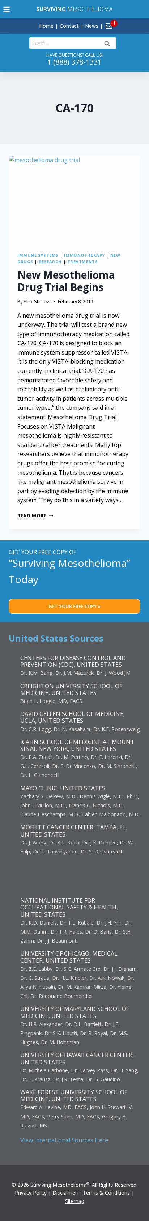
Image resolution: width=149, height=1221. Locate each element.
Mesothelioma (74, 9)
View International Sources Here (64, 1140)
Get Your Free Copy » (74, 606)
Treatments (82, 261)
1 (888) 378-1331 (74, 62)
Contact (69, 25)
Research (50, 261)
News (91, 25)
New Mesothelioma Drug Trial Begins (66, 281)
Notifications (121, 21)
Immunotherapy (84, 255)
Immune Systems (38, 255)
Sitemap (74, 1201)
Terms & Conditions (106, 1192)
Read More (35, 515)
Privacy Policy (31, 1192)
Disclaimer (64, 1192)
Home (46, 25)
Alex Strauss (37, 301)
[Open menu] (6, 9)
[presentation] (74, 199)
